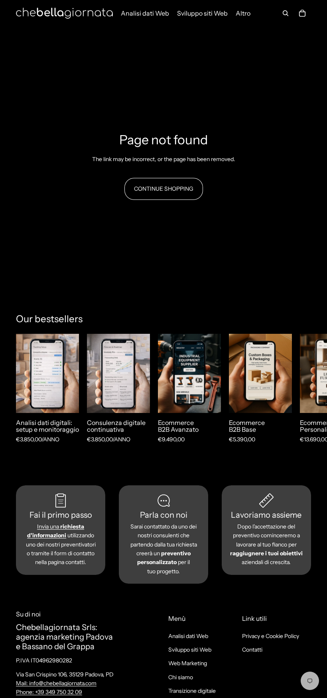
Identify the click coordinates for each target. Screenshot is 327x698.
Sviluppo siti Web (189, 649)
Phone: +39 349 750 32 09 (49, 692)
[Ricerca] (285, 13)
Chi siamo (180, 677)
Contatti (252, 649)
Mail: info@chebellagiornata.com (56, 683)
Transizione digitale (192, 690)
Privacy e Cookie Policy (270, 635)
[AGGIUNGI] (66, 400)
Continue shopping (163, 188)
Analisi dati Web (188, 635)
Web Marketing (187, 663)
